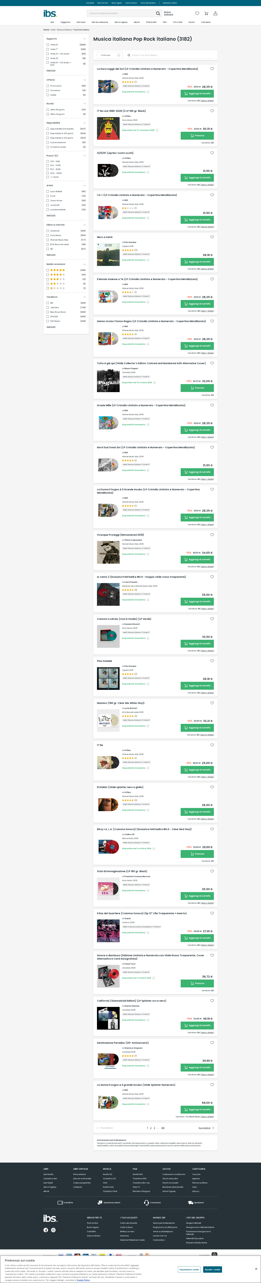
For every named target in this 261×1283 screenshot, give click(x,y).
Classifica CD (109, 1178)
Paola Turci (129, 964)
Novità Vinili (108, 1187)
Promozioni (55, 86)
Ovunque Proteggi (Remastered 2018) (120, 535)
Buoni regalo (117, 3)
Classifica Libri (50, 1178)
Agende (196, 1178)
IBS (51, 303)
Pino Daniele (130, 242)
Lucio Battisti (56, 191)
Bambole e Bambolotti (173, 1187)
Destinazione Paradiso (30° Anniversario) (123, 1043)
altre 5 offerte (207, 185)
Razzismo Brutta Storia (196, 1242)
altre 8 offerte (207, 227)
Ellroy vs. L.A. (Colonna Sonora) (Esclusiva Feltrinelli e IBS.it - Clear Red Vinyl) (144, 829)
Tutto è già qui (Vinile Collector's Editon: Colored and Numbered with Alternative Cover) (151, 363)
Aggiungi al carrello (199, 93)
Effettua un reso (127, 1231)
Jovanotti (54, 205)
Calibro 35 (129, 834)
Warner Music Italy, (130, 78)
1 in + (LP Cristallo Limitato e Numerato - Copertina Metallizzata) (137, 195)
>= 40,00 (54, 177)
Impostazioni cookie (189, 1269)
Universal (54, 231)
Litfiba (127, 116)
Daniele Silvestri (132, 624)
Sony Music (55, 235)
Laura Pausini (130, 582)
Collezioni (77, 1187)
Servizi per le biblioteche (164, 1223)
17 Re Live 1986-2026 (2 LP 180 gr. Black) (121, 111)
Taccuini (196, 1174)
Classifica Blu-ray (141, 1182)
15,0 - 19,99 (55, 169)
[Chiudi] (256, 1268)
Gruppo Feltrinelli (193, 1223)
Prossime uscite (58, 147)
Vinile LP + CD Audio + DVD (60, 63)
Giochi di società (170, 1182)
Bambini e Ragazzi (141, 1191)
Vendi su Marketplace (163, 1231)
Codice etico (159, 1240)
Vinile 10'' (54, 58)
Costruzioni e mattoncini (174, 1174)
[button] (158, 13)
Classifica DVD (139, 1178)
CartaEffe (90, 3)
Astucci (195, 1191)
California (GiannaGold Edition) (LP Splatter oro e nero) (131, 1001)
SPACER (54, 316)
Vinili (105, 1182)
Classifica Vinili (110, 1191)
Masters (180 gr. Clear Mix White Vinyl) (121, 703)
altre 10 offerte (207, 735)
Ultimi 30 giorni (57, 114)
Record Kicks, (127, 838)
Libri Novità (48, 1174)
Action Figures (169, 1191)
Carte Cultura (131, 3)
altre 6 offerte (207, 1032)
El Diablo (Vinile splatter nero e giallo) (120, 787)
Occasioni (55, 90)
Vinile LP (54, 45)
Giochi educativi (170, 1178)
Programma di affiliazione (165, 1227)
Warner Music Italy (59, 240)
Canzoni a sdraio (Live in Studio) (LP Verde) (124, 619)
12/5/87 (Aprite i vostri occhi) (115, 153)
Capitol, (125, 246)
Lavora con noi (160, 1235)
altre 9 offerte (207, 100)
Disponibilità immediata (62, 129)
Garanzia (124, 1235)
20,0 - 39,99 (56, 173)
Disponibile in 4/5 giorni (61, 133)
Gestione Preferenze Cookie (132, 1240)
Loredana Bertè (58, 209)
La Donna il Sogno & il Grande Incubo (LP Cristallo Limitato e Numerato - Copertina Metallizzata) (148, 491)
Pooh (52, 196)
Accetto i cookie (212, 1269)
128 (162, 1128)
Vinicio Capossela (133, 540)
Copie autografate (81, 1182)
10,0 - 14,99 (55, 165)
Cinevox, (126, 922)
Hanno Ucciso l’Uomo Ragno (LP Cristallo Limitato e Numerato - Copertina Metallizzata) (151, 321)
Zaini (194, 1187)
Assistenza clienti (170, 3)
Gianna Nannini (131, 1006)
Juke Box (54, 307)
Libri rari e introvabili (82, 1178)
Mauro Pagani (131, 368)
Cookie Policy (83, 1279)
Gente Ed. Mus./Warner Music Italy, (137, 586)
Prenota (199, 135)
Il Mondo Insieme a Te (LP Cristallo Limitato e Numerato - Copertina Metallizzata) (147, 279)
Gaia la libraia (93, 1235)
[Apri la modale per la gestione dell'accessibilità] (214, 1255)
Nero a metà (104, 237)
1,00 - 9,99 (55, 161)
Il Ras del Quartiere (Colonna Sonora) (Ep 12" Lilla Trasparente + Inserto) (142, 913)
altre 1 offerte (207, 608)
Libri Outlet (48, 1182)
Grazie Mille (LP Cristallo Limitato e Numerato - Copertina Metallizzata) (141, 405)
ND (51, 249)
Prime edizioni (79, 1174)
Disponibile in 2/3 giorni (61, 138)
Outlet (53, 95)
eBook (46, 1191)
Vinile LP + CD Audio (59, 54)
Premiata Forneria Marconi (137, 876)
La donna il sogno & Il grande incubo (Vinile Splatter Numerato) (136, 1085)
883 (126, 74)
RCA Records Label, (130, 712)
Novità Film (138, 1174)
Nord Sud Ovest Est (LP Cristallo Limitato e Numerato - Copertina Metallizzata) (146, 447)
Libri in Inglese (50, 1187)
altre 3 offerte (207, 903)
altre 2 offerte (207, 1116)
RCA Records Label (59, 244)
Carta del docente (148, 3)
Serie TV (136, 1187)
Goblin (127, 918)
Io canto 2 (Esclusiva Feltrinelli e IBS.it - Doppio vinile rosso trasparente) (141, 577)
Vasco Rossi (56, 200)
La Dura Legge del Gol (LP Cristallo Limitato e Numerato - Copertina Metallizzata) (147, 69)
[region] (130, 1269)
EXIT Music (55, 321)
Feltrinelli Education (195, 1238)
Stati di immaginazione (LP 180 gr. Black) (122, 871)
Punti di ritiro (102, 3)
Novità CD (107, 1174)
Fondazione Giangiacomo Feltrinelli (198, 1232)
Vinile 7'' (54, 49)
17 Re (100, 745)
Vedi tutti (51, 70)
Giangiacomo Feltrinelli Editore (200, 1227)
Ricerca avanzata (168, 13)
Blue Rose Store (58, 312)
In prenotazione (58, 142)
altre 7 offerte (207, 311)
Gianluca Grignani (133, 1048)
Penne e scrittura (199, 1182)
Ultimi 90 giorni (57, 109)
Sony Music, (127, 120)
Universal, (126, 372)
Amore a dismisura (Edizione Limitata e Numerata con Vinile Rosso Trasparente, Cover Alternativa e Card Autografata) (150, 957)
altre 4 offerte (207, 819)
